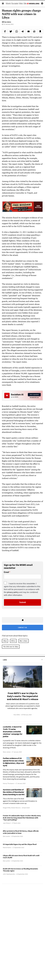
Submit (22, 602)
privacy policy (13, 592)
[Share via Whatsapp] (17, 31)
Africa (13, 641)
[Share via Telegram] (22, 31)
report (8, 71)
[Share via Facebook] (5, 31)
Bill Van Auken (6, 22)
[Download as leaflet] (34, 31)
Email (6, 572)
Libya (5, 641)
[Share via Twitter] (11, 31)
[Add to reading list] (40, 31)
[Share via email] (28, 31)
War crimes (23, 641)
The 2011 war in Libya (10, 646)
